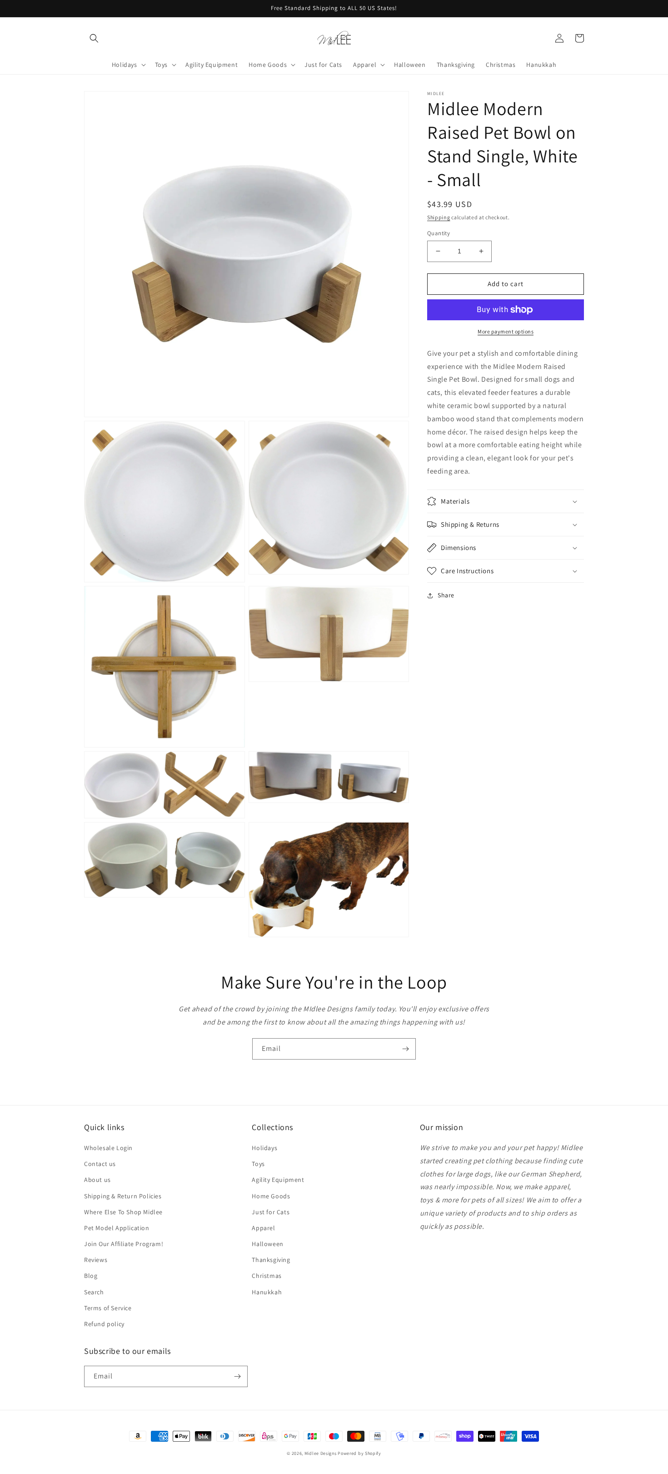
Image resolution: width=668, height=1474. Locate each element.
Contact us (100, 1164)
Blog (90, 1276)
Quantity (438, 233)
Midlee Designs (320, 1453)
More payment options (505, 331)
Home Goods (271, 1196)
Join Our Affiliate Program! (123, 1244)
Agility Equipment (278, 1180)
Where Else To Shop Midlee (123, 1212)
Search (94, 1292)
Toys (258, 1164)
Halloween (267, 1244)
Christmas (266, 1276)
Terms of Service (108, 1308)
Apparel (263, 1228)
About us (97, 1180)
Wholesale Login (108, 1148)
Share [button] (446, 595)
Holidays (264, 1148)
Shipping (438, 217)
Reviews (95, 1260)
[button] (94, 38)
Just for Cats (270, 1212)
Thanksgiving (271, 1260)
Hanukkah (267, 1292)
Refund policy (104, 1324)
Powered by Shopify (359, 1453)
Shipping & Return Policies (123, 1196)
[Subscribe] (405, 1049)
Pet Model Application (117, 1228)
